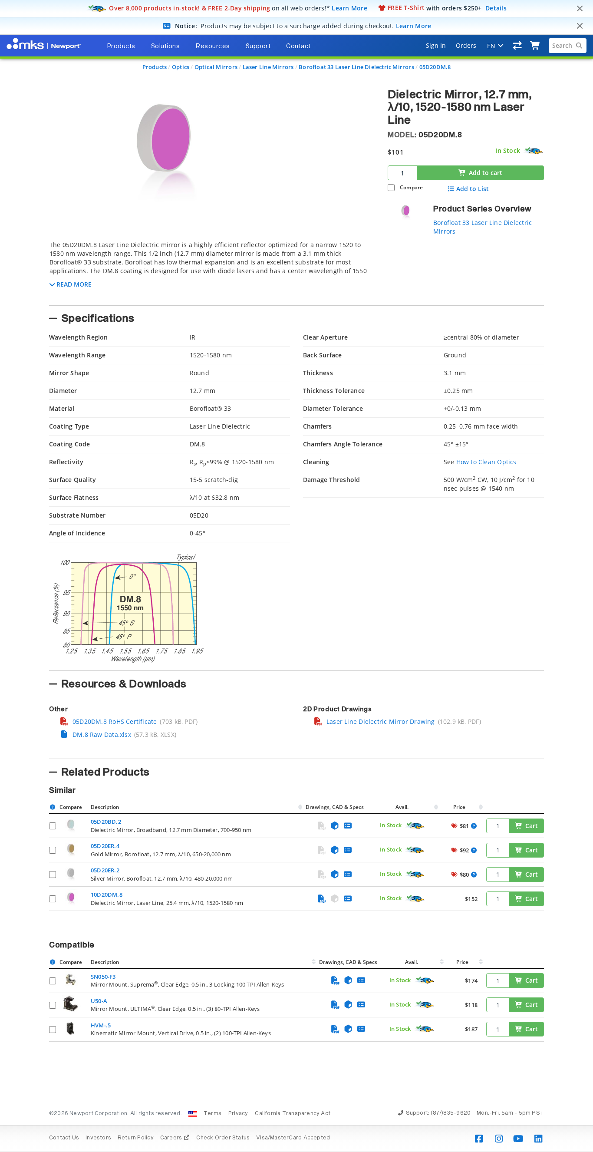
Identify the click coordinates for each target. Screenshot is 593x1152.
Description (105, 807)
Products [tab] (121, 46)
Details (496, 7)
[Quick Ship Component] (533, 151)
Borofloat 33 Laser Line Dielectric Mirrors (356, 67)
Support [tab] (258, 46)
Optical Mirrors (215, 67)
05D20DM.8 (435, 67)
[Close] (579, 9)
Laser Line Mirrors (268, 67)
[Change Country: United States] (192, 1113)
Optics (180, 67)
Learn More (349, 7)
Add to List (472, 189)
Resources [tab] (212, 46)
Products (154, 67)
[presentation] (296, 576)
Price (459, 807)
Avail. (402, 807)
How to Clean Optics (486, 462)
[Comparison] (518, 45)
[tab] (211, 270)
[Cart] (535, 45)
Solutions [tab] (165, 46)
